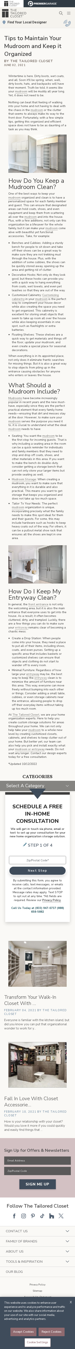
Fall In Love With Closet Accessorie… (31, 1101)
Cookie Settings (37, 1342)
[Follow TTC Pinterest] (33, 1215)
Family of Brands (21, 1241)
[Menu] (69, 13)
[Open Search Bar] (61, 13)
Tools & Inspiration (24, 1261)
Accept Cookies (23, 1332)
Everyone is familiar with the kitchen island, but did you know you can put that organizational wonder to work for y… (36, 1024)
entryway (32, 674)
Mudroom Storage (24, 479)
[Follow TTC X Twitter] (61, 1215)
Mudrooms (15, 398)
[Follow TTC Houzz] (52, 1215)
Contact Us (17, 1231)
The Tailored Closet (25, 715)
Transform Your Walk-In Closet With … (30, 1000)
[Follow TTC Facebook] (14, 1215)
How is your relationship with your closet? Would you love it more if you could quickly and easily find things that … (34, 1125)
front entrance (38, 604)
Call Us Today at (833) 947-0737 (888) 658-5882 (37, 910)
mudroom (21, 91)
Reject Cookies (52, 1332)
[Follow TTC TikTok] (42, 1215)
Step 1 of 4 (40, 845)
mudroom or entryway (30, 749)
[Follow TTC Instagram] (23, 1215)
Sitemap (37, 1290)
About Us (15, 1251)
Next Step (37, 870)
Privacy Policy (37, 1284)
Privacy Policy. (51, 900)
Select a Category (25, 786)
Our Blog (14, 1272)
